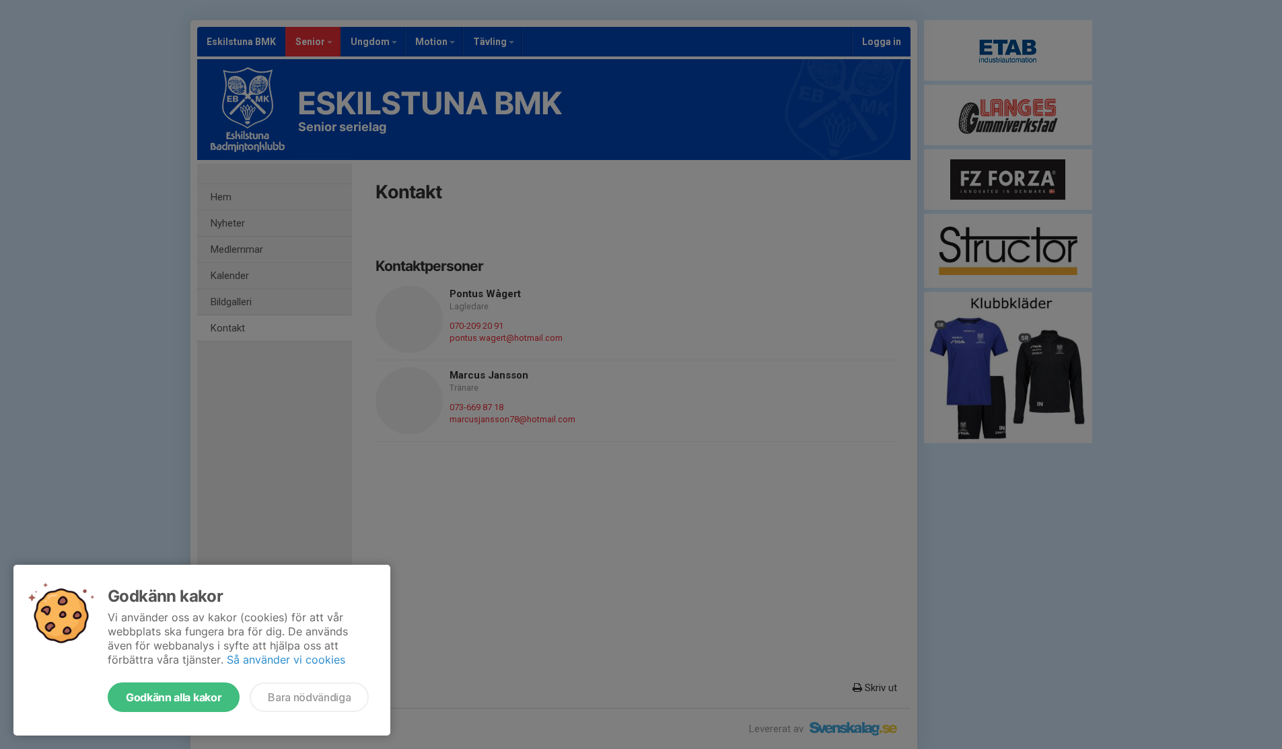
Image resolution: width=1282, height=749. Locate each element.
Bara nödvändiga (309, 697)
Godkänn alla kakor (173, 697)
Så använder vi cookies (286, 659)
